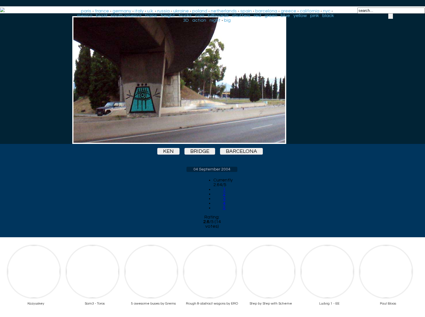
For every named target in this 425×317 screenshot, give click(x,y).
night (215, 20)
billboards (218, 15)
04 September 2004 (211, 169)
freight (167, 15)
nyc (326, 11)
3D (186, 20)
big (227, 20)
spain (246, 11)
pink (314, 15)
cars (199, 15)
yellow (300, 15)
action (199, 20)
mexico (85, 15)
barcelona (266, 11)
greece (288, 11)
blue (285, 15)
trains (151, 15)
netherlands (224, 11)
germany (121, 11)
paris (86, 11)
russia (163, 11)
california (309, 11)
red (257, 15)
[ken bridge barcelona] (212, 80)
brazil (101, 15)
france (102, 11)
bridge (199, 151)
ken (168, 151)
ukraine (181, 11)
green (271, 15)
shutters (241, 15)
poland (199, 11)
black (328, 15)
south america (126, 15)
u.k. (150, 11)
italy (139, 11)
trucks (185, 15)
